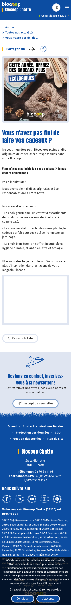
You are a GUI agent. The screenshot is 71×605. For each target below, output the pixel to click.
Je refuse (23, 598)
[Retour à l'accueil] (11, 4)
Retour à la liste (22, 338)
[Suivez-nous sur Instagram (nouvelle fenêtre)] (44, 499)
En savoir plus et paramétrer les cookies (35, 589)
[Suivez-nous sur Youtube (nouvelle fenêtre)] (31, 499)
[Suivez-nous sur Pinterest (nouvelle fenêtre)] (57, 499)
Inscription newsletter (38, 403)
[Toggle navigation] (67, 9)
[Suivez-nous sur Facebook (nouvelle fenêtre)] (6, 499)
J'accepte (48, 598)
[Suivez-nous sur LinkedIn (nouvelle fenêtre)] (19, 499)
